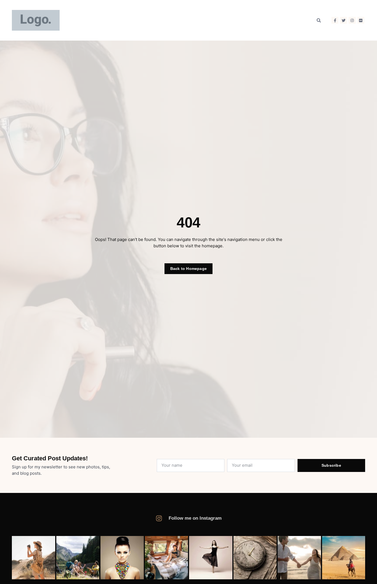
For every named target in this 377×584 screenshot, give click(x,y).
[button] (319, 20)
